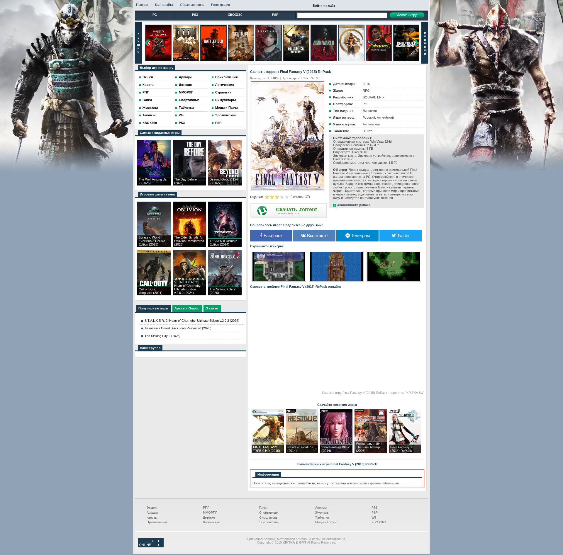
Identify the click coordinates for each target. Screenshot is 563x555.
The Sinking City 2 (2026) (163, 336)
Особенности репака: (354, 205)
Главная (142, 4)
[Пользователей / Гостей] (151, 546)
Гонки (147, 100)
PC (154, 14)
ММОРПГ (186, 92)
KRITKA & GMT (294, 542)
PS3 (195, 14)
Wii (181, 115)
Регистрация (220, 4)
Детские (185, 84)
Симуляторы (225, 100)
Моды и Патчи (226, 107)
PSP (275, 14)
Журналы (150, 107)
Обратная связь (192, 4)
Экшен (148, 77)
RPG (276, 78)
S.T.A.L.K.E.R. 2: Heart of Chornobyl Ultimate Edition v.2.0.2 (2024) (192, 320)
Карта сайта (164, 4)
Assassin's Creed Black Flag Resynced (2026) (178, 328)
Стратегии (223, 92)
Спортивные (189, 100)
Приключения (226, 77)
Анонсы (149, 115)
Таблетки (186, 107)
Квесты (148, 84)
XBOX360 (235, 14)
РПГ (146, 92)
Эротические (225, 115)
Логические (224, 84)
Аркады (185, 77)
